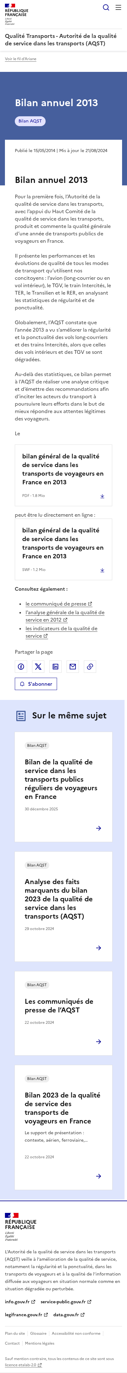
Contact (12, 1343)
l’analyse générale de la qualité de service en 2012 (65, 616)
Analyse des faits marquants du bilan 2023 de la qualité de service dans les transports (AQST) (59, 899)
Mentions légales (39, 1343)
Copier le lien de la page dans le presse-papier (90, 666)
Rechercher (106, 7)
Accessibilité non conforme (76, 1333)
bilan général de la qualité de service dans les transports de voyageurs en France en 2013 (63, 469)
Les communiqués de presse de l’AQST (59, 1005)
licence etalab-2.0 (20, 1365)
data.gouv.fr (66, 1315)
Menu (118, 7)
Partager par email (73, 666)
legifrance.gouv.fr (23, 1315)
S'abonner (40, 684)
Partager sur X (38, 666)
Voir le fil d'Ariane (20, 59)
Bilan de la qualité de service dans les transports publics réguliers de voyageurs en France (61, 779)
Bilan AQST (30, 121)
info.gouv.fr (17, 1302)
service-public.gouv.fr (63, 1302)
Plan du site (15, 1333)
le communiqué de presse (56, 603)
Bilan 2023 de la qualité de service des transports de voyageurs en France (62, 1108)
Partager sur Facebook (21, 666)
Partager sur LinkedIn (55, 666)
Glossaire (38, 1333)
